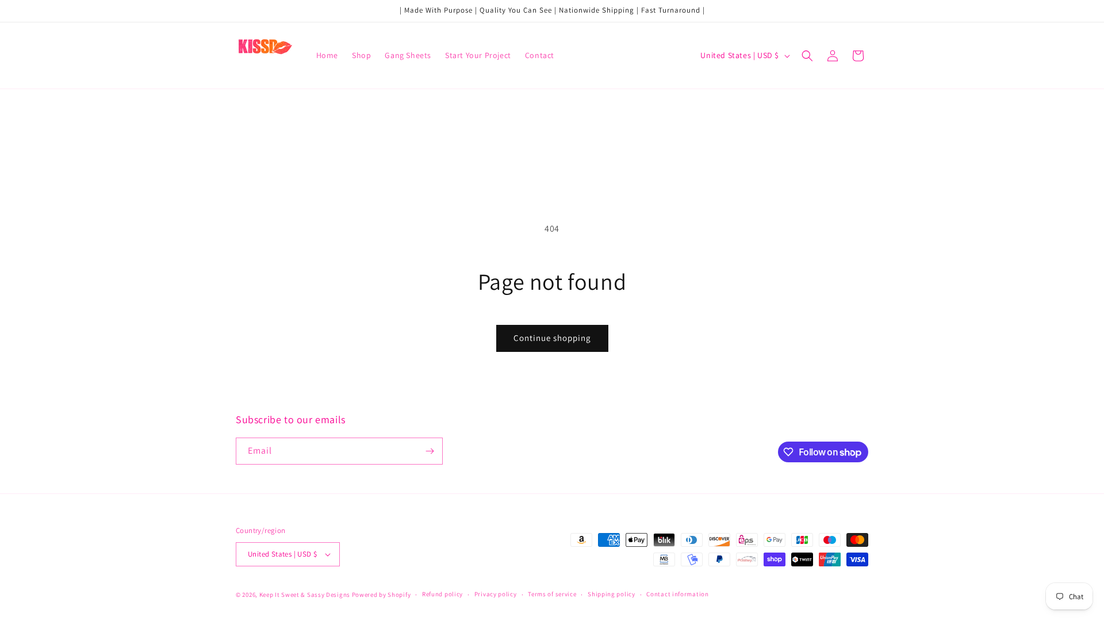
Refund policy (442, 594)
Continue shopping (552, 337)
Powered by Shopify (381, 595)
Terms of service (552, 594)
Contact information (677, 594)
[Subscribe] (429, 451)
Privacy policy (495, 594)
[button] (807, 55)
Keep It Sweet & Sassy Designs (305, 595)
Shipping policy (611, 594)
